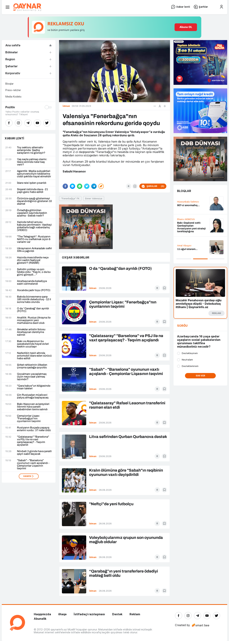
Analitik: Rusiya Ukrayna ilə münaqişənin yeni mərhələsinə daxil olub (33, 320)
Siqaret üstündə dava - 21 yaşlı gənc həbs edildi (32, 190)
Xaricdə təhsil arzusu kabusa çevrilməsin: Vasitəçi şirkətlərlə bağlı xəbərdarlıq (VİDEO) (34, 226)
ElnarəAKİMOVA (186, 219)
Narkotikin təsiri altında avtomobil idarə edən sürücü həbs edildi (34, 356)
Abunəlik (40, 618)
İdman (92, 288)
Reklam (135, 614)
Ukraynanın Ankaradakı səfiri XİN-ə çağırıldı (34, 249)
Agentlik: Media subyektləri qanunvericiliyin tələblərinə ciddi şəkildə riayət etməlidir (34, 174)
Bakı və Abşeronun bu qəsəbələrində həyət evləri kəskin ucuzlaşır (33, 344)
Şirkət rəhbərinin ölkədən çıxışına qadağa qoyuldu (32, 366)
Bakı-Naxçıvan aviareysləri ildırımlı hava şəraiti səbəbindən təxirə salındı (33, 407)
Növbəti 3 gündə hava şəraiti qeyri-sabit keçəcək (34, 452)
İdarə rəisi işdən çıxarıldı (31, 183)
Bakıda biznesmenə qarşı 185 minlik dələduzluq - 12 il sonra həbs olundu (34, 299)
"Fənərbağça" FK (70, 198)
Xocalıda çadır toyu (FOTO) (33, 290)
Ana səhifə (12, 45)
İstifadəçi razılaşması (89, 614)
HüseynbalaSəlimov (188, 201)
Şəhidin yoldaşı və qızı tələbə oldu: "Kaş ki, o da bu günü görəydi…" (34, 272)
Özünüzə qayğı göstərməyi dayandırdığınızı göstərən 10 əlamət (34, 201)
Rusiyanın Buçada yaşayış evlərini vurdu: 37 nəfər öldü (34, 429)
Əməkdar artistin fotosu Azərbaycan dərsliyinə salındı (31, 332)
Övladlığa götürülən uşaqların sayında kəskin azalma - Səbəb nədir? (32, 213)
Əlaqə (62, 614)
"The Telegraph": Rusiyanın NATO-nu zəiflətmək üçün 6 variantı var (33, 239)
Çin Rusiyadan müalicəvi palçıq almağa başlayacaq (32, 396)
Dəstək (117, 614)
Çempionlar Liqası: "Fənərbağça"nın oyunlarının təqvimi (29, 419)
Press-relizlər (13, 90)
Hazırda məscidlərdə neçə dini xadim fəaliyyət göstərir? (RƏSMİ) (32, 260)
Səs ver (200, 375)
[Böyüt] (164, 106)
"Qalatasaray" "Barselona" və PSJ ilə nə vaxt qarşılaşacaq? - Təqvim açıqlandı (33, 440)
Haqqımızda (42, 614)
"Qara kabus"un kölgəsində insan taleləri (33, 387)
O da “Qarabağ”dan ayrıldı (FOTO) (33, 310)
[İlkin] (159, 106)
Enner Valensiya (93, 198)
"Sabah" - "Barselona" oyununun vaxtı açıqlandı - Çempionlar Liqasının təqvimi (33, 464)
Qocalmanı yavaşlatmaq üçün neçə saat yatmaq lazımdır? (32, 377)
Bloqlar (9, 83)
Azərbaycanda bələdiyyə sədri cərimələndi (32, 282)
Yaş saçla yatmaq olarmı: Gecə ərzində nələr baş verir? (32, 162)
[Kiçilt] (154, 106)
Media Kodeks (13, 96)
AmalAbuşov (184, 245)
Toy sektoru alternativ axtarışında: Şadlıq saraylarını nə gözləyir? (31, 150)
